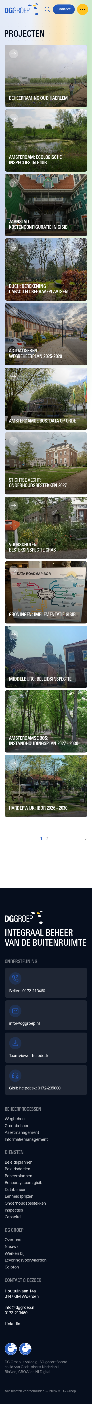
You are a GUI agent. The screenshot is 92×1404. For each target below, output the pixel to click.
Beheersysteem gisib (23, 1182)
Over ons (13, 1239)
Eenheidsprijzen (19, 1196)
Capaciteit (14, 1216)
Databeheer (15, 1189)
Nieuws (12, 1246)
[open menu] (82, 9)
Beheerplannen (18, 1175)
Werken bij (15, 1253)
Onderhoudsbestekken (25, 1203)
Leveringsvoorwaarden (26, 1259)
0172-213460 (16, 1312)
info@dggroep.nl (20, 1307)
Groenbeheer (17, 1125)
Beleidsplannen (19, 1162)
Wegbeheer (15, 1118)
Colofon (12, 1266)
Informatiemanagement (26, 1139)
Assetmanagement (22, 1132)
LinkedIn (12, 1323)
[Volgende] (85, 839)
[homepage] (21, 9)
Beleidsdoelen (17, 1168)
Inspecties (14, 1210)
